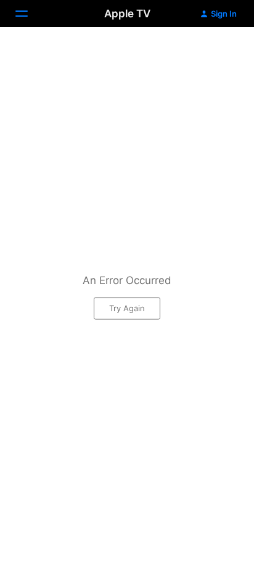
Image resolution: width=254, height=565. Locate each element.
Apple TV (127, 13)
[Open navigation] (29, 13)
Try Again (127, 307)
